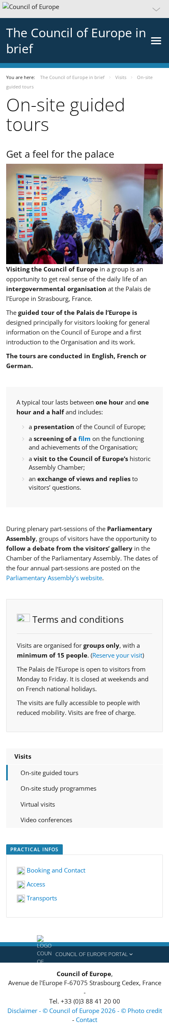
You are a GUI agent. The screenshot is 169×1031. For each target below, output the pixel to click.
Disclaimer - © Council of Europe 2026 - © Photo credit (84, 1010)
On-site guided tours (49, 773)
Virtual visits (38, 804)
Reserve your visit (117, 655)
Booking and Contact (55, 870)
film (84, 438)
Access (35, 884)
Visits (22, 756)
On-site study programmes (58, 788)
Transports (41, 898)
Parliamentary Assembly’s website (54, 578)
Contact (86, 1019)
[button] (84, 9)
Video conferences (46, 820)
